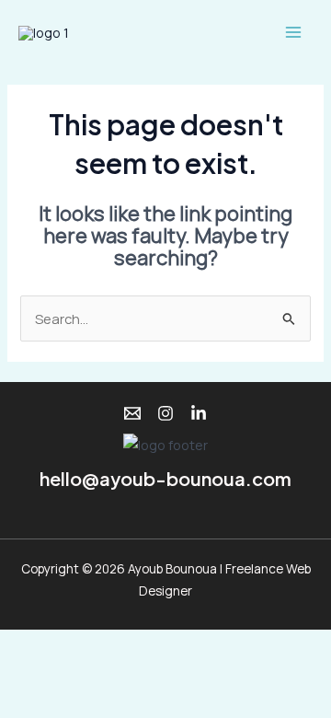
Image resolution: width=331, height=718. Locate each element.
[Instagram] (165, 413)
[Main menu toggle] (293, 32)
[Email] (132, 413)
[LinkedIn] (198, 413)
